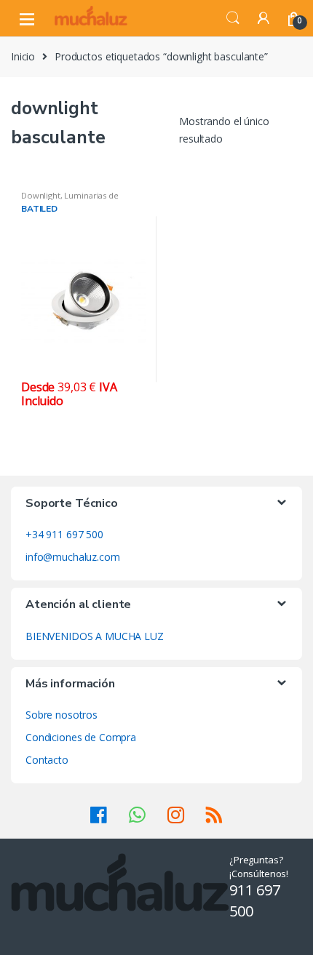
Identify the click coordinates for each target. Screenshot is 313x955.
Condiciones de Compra (80, 737)
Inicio (23, 56)
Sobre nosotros (61, 715)
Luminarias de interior (70, 199)
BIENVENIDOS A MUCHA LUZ (94, 636)
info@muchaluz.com (72, 557)
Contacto (46, 760)
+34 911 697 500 (64, 534)
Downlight (40, 195)
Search (233, 18)
